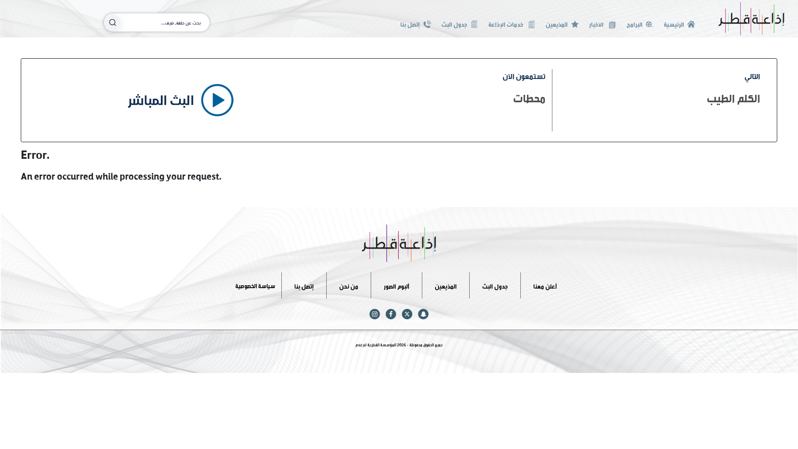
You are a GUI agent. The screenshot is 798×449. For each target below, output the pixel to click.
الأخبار (597, 23)
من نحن (348, 285)
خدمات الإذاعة (506, 23)
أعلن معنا (545, 285)
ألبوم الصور (396, 285)
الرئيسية (674, 23)
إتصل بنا (410, 23)
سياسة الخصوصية (255, 285)
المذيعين (557, 23)
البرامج (634, 23)
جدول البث (454, 23)
